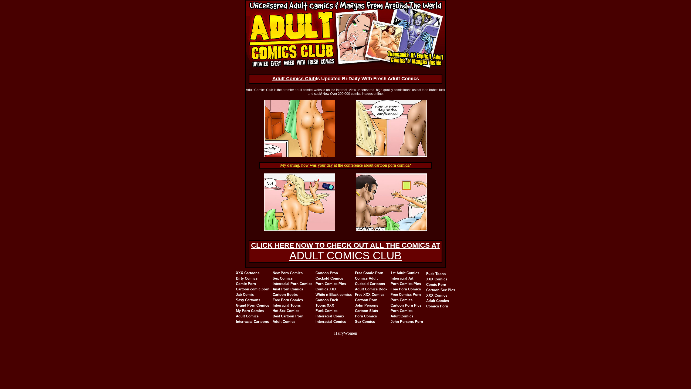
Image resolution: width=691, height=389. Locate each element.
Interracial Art (402, 278)
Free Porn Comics (288, 300)
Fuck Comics (326, 311)
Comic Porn (246, 284)
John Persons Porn (407, 322)
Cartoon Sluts (366, 311)
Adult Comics (247, 316)
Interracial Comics (331, 322)
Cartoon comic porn (252, 289)
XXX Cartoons (247, 273)
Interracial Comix (330, 316)
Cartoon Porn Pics (406, 305)
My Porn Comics (250, 311)
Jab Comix (245, 295)
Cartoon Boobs (285, 295)
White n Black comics (334, 295)
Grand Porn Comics (252, 305)
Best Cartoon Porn (288, 316)
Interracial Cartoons (252, 322)
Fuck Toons (436, 274)
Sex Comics (283, 278)
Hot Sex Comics (286, 311)
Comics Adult (366, 278)
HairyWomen (345, 333)
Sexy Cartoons (248, 300)
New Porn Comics (288, 273)
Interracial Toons (287, 305)
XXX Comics (436, 279)
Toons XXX (325, 305)
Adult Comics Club (294, 78)
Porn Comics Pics (331, 284)
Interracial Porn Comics (292, 284)
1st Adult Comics (405, 273)
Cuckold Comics (329, 278)
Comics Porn (437, 306)
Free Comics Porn (406, 295)
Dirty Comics (247, 278)
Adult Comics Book (371, 289)
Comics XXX (326, 289)
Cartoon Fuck (327, 300)
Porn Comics (366, 316)
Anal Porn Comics (288, 289)
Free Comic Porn (369, 273)
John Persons (366, 305)
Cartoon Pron (327, 273)
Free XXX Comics (369, 295)
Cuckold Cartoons (370, 284)
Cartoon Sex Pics (440, 290)
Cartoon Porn (366, 300)
